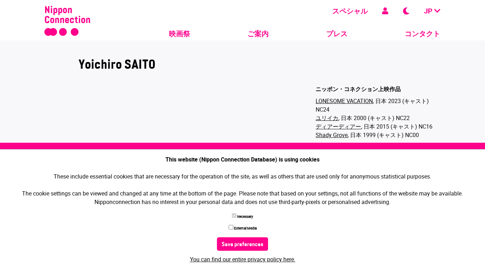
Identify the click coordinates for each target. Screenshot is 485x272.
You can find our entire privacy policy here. (242, 259)
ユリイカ (327, 118)
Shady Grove (332, 135)
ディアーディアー (338, 126)
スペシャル (350, 11)
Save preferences (242, 245)
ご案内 (258, 33)
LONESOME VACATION (344, 101)
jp (429, 11)
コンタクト (422, 33)
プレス (337, 33)
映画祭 (179, 33)
